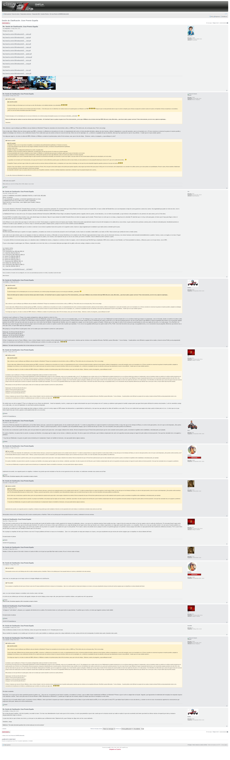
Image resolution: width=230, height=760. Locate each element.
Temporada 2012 (36, 14)
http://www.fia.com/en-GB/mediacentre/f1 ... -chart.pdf (17, 40)
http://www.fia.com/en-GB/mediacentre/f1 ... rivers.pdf (17, 70)
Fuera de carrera (15, 14)
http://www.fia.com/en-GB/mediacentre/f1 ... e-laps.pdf (17, 47)
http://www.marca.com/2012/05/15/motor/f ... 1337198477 (18, 269)
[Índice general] (18, 6)
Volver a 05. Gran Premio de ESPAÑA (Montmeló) (13, 735)
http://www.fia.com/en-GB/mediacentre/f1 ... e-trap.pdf (17, 63)
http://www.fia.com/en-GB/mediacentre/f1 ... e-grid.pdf (17, 37)
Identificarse (224, 16)
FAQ (212, 16)
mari (6, 482)
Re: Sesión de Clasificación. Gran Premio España (20, 26)
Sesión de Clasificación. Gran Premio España (20, 21)
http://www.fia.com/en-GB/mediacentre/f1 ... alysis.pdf (17, 44)
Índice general (7, 14)
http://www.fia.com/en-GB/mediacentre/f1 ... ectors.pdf (17, 60)
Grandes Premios (45, 14)
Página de (216, 22)
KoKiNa (7, 281)
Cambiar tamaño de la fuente (226, 13)
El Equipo (190, 744)
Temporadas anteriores (25, 14)
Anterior (4, 728)
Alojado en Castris (115, 749)
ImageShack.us (12, 416)
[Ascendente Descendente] (138, 728)
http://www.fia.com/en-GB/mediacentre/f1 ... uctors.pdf (17, 73)
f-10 (6, 193)
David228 (7, 627)
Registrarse (217, 16)
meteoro (7, 447)
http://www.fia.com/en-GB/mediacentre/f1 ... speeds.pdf (17, 54)
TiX (6, 351)
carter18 (7, 95)
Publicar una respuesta (4, 23)
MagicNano (7, 28)
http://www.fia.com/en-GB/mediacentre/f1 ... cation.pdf (17, 34)
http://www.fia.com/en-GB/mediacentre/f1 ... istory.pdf (17, 50)
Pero (6, 422)
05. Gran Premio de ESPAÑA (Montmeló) (59, 14)
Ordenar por (118, 728)
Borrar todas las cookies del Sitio (200, 744)
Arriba (226, 90)
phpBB (108, 747)
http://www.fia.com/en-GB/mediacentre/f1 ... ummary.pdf (17, 57)
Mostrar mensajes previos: (97, 728)
